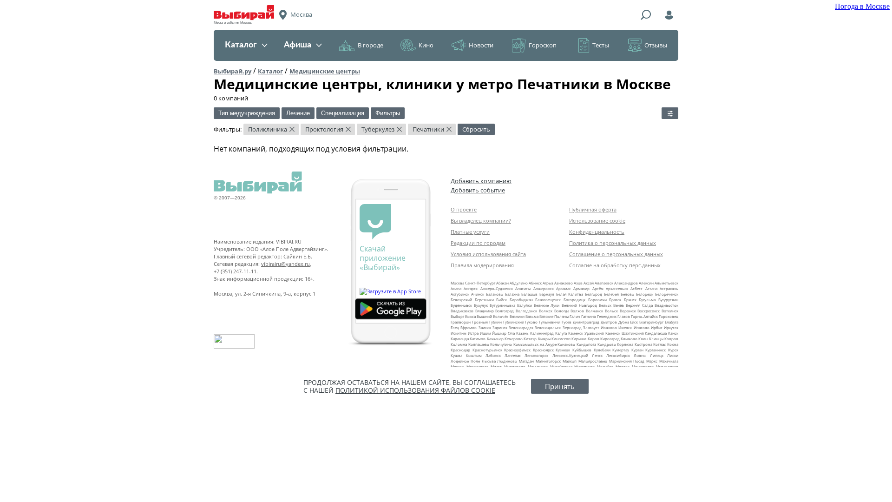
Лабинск (493, 355)
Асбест (636, 288)
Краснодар (460, 349)
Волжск (545, 310)
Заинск (485, 327)
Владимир (484, 310)
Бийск (501, 299)
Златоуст (591, 327)
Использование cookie (597, 220)
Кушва (456, 355)
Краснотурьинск (487, 349)
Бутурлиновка (502, 305)
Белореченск (666, 294)
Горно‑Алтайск (644, 316)
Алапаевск (604, 282)
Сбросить (476, 129)
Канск (673, 333)
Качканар (495, 338)
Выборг (457, 316)
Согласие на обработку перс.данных (615, 265)
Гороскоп (543, 45)
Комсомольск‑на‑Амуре (535, 344)
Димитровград (586, 321)
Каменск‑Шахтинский (624, 333)
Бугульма (647, 299)
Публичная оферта (593, 209)
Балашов (529, 294)
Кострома (643, 344)
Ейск (634, 321)
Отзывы (655, 45)
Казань (522, 333)
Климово (629, 338)
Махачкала (668, 360)
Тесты (600, 45)
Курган (637, 349)
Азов (578, 282)
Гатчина (588, 316)
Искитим (458, 333)
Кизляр (530, 338)
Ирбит (656, 327)
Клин (643, 338)
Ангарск (471, 288)
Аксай (589, 282)
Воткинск (670, 310)
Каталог (241, 45)
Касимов (477, 338)
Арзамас (563, 288)
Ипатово (641, 327)
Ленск (597, 355)
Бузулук (481, 305)
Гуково (531, 321)
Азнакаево (563, 282)
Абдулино (519, 282)
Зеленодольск (548, 327)
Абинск (535, 282)
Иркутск (671, 327)
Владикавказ (462, 310)
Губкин (495, 321)
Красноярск (543, 349)
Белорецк (644, 294)
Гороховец (668, 316)
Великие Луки (546, 305)
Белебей (611, 294)
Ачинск (477, 294)
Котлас (659, 344)
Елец (455, 327)
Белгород (593, 294)
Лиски (672, 355)
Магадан (526, 360)
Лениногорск (536, 355)
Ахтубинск (460, 294)
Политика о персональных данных (612, 242)
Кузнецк (563, 349)
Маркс (651, 360)
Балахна (512, 294)
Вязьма (531, 316)
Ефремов (468, 327)
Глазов (623, 316)
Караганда (460, 338)
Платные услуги (470, 231)
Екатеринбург (651, 321)
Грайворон (461, 321)
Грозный (480, 321)
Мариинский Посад (627, 360)
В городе (370, 45)
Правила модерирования (482, 265)
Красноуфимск (517, 349)
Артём (597, 288)
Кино (426, 45)
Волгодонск (526, 310)
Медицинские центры (324, 71)
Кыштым (474, 355)
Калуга (561, 333)
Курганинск (655, 349)
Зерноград (572, 327)
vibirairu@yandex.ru (285, 263)
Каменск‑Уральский (586, 333)
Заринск (499, 327)
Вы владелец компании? (481, 220)
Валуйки (524, 305)
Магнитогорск (548, 360)
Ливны (640, 355)
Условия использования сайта (488, 254)
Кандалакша (656, 333)
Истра (473, 333)
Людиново (507, 360)
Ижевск (625, 327)
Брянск (630, 299)
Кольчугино (501, 344)
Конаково (566, 344)
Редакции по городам (478, 242)
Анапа (456, 288)
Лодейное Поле (465, 360)
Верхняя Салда (639, 305)
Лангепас (513, 355)
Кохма (672, 344)
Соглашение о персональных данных (616, 254)
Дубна (623, 321)
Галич (575, 316)
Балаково (494, 294)
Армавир (581, 288)
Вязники (517, 316)
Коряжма (625, 344)
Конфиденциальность (596, 231)
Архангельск (617, 288)
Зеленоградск (521, 327)
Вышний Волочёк (492, 316)
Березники (484, 299)
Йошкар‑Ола (503, 333)
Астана (651, 288)
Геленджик (607, 316)
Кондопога (586, 344)
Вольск (611, 310)
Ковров (671, 338)
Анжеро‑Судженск (496, 288)
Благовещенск (548, 299)
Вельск (605, 305)
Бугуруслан (668, 299)
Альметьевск (666, 282)
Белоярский (461, 299)
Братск (615, 299)
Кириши (578, 338)
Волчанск (594, 310)
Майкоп (570, 360)
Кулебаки (602, 349)
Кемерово (514, 338)
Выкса (470, 316)
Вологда (561, 310)
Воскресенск (648, 310)
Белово (627, 294)
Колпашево (478, 344)
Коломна (459, 344)
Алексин (646, 282)
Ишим (485, 333)
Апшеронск (543, 288)
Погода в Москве (862, 6)
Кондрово (606, 344)
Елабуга (671, 321)
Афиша (297, 45)
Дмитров (609, 321)
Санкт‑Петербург (480, 282)
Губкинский (513, 321)
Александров (626, 282)
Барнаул (546, 294)
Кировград (610, 338)
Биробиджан (521, 299)
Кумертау (620, 349)
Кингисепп (561, 338)
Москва (457, 282)
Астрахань (669, 288)
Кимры (544, 338)
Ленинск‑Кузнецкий (570, 355)
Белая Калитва (569, 294)
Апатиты (523, 288)
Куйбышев (581, 349)
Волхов (577, 310)
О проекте (464, 209)
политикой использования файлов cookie (415, 390)
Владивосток (666, 305)
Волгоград (504, 310)
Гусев (566, 321)
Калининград (542, 333)
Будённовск (461, 305)
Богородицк (574, 299)
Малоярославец (592, 360)
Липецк (656, 355)
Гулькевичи (549, 321)
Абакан (502, 282)
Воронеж (628, 310)
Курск (673, 349)
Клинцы (656, 338)
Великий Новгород (579, 305)
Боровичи (597, 299)
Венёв (618, 305)
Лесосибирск (618, 355)
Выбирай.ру (232, 71)
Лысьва (489, 360)
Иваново (609, 327)
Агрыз (548, 282)
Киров (593, 338)
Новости (481, 45)
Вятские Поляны (554, 316)
